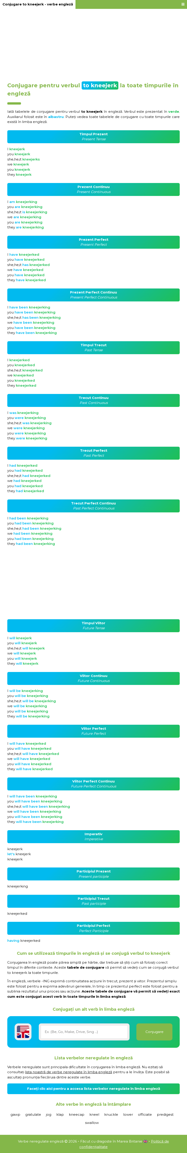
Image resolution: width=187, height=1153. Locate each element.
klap (60, 1114)
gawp (15, 1114)
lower (128, 1114)
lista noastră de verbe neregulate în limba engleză (68, 1072)
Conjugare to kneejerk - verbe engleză (38, 4)
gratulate (33, 1114)
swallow (92, 1122)
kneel (94, 1114)
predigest (165, 1114)
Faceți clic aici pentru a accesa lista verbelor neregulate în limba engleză (93, 1088)
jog (48, 1114)
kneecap (76, 1114)
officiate (145, 1114)
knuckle (111, 1114)
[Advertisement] (93, 43)
